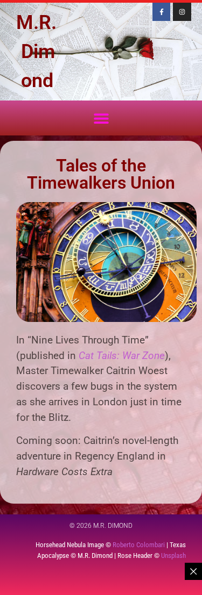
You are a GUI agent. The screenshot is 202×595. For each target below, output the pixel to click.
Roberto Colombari (139, 545)
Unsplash (173, 555)
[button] (101, 118)
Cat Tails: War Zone (122, 355)
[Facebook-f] (161, 12)
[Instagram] (182, 12)
